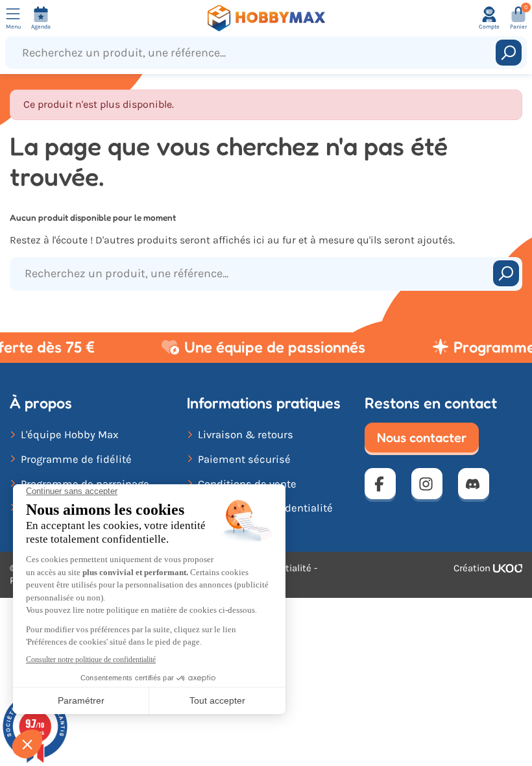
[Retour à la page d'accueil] (266, 18)
